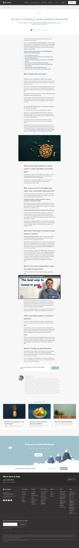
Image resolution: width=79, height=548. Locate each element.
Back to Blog (7, 7)
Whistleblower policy (71, 495)
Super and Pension (35, 2)
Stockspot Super (34, 500)
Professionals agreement (71, 510)
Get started (72, 2)
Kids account (43, 493)
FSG (70, 498)
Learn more (55, 368)
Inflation (32, 498)
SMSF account (34, 504)
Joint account (43, 494)
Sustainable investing (33, 494)
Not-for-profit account (43, 501)
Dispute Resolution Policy (72, 513)
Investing (26, 2)
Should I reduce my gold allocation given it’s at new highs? (38, 69)
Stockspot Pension (33, 502)
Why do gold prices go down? (31, 55)
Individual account (44, 491)
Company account (44, 497)
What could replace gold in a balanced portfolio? (35, 67)
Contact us (52, 496)
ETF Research (62, 493)
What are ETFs (62, 494)
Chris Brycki (38, 30)
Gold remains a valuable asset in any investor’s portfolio (42, 129)
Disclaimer (71, 491)
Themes (23, 496)
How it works (24, 491)
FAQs (23, 499)
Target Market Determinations (72, 508)
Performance (24, 494)
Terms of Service (6, 528)
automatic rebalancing (50, 252)
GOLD (37, 221)
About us (50, 2)
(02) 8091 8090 (9, 480)
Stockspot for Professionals (43, 504)
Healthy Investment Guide (63, 501)
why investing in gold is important (38, 43)
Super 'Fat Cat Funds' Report (62, 498)
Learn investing (62, 507)
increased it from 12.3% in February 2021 (33, 176)
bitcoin (42, 337)
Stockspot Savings (34, 495)
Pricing (23, 497)
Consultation (44, 2)
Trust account (43, 499)
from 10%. (41, 177)
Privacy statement (72, 493)
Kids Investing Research (62, 503)
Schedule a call (71, 479)
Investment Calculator (62, 505)
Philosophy (52, 493)
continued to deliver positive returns (44, 246)
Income (32, 497)
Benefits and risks (72, 500)
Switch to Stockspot (24, 501)
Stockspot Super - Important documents (72, 505)
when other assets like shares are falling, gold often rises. (39, 94)
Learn (56, 2)
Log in (63, 2)
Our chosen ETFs (63, 496)
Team (51, 491)
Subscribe (64, 468)
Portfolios (23, 493)
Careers (51, 494)
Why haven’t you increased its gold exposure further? (37, 63)
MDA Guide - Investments (71, 502)
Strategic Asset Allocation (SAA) (31, 236)
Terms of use (71, 497)
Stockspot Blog (62, 491)
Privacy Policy (21, 527)
